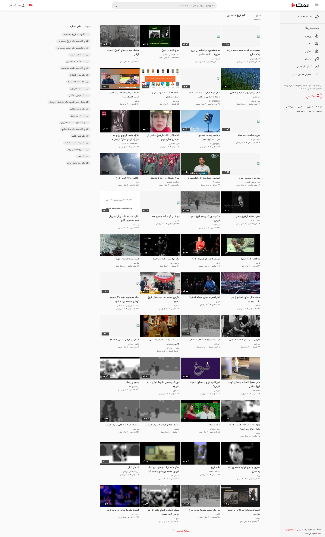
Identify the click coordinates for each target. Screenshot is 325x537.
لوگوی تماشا (301, 111)
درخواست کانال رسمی (315, 111)
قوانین (300, 107)
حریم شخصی (290, 107)
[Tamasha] (300, 5)
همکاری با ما (309, 107)
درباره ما (319, 107)
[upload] (31, 5)
